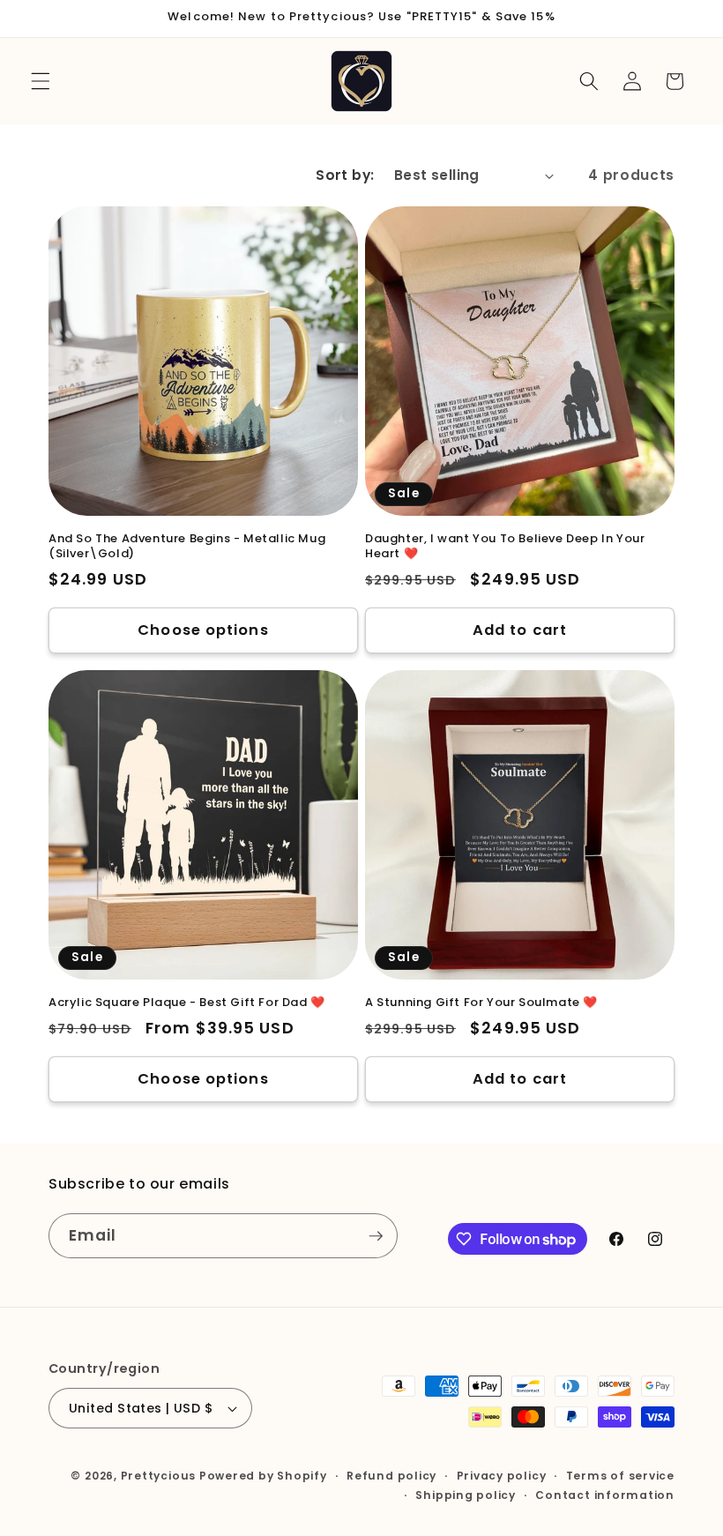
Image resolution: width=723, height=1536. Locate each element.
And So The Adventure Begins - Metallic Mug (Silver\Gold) (186, 547)
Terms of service (620, 1475)
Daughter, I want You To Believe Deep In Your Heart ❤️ (505, 547)
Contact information (605, 1495)
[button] (40, 81)
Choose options (203, 630)
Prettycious (158, 1475)
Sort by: (345, 175)
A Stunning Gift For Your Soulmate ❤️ (481, 1002)
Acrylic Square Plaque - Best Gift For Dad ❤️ (186, 1002)
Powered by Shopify (263, 1475)
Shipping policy (465, 1495)
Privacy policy (502, 1475)
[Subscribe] (375, 1236)
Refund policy (391, 1475)
